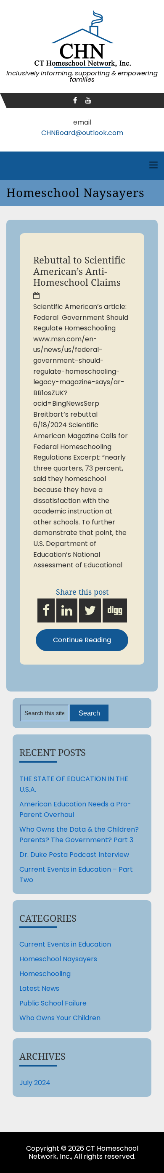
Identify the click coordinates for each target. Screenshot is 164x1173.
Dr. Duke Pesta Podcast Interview (74, 854)
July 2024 (34, 1083)
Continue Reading (82, 640)
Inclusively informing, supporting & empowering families (82, 76)
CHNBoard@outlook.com (82, 133)
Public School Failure (53, 1003)
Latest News (39, 988)
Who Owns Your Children (60, 1018)
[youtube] (88, 100)
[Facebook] (75, 100)
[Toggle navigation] (153, 165)
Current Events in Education (65, 944)
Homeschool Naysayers (58, 959)
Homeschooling (45, 974)
